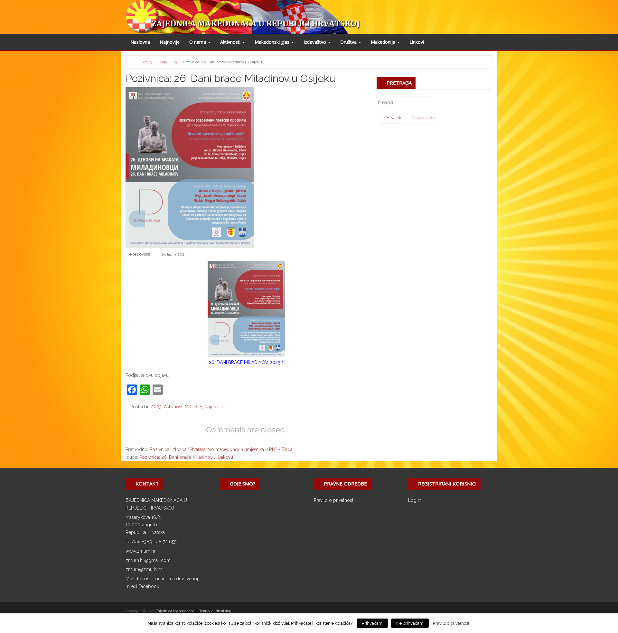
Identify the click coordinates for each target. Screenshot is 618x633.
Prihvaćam (372, 623)
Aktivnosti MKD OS (183, 406)
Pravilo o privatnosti (334, 500)
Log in (414, 500)
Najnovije (170, 42)
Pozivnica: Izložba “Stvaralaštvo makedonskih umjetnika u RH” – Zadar (222, 449)
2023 (156, 406)
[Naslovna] (134, 61)
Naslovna (140, 42)
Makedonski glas (273, 42)
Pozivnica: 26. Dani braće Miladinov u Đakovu (186, 457)
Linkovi (416, 42)
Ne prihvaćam (410, 623)
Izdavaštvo (315, 42)
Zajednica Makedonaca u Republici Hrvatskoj (193, 611)
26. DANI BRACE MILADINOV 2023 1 (246, 362)
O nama (198, 42)
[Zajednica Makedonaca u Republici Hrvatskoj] (258, 16)
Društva (349, 42)
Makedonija (384, 42)
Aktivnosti (231, 42)
